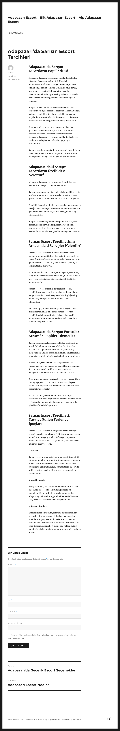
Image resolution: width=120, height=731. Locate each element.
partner (10, 73)
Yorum (12, 565)
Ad (10, 600)
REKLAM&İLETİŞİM (16, 33)
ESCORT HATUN (14, 79)
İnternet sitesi (15, 623)
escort (10, 720)
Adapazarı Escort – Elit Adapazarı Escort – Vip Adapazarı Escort (36, 720)
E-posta (12, 612)
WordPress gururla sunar (71, 720)
